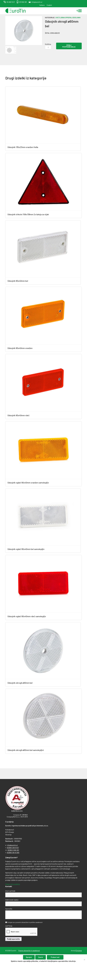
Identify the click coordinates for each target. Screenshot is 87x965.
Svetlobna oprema (63, 17)
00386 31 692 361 (13, 850)
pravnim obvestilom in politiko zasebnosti (29, 922)
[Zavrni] (84, 960)
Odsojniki (76, 17)
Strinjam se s (25, 922)
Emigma (79, 950)
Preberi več (55, 957)
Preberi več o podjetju (12, 884)
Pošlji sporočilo (13, 939)
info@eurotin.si (36, 2)
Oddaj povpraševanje (69, 46)
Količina (48, 44)
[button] (80, 10)
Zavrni (40, 957)
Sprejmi (29, 957)
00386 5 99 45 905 (13, 853)
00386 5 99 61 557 (13, 848)
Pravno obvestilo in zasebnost (29, 950)
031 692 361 (23, 2)
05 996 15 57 (10, 2)
